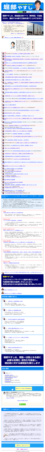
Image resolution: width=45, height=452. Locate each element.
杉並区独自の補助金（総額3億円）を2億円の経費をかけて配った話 (18, 92)
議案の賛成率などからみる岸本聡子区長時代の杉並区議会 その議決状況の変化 (21, 86)
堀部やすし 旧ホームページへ (23, 445)
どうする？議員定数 (9, 74)
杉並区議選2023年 (8, 379)
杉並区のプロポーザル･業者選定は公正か (12, 107)
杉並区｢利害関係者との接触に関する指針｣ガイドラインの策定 (31, 98)
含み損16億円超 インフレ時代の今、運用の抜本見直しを (24, 68)
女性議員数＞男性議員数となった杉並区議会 (21, 133)
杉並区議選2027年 (8, 381)
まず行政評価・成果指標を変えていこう (13, 176)
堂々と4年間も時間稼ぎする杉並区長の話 (13, 171)
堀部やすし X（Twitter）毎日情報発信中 (24, 388)
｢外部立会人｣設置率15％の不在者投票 (14, 65)
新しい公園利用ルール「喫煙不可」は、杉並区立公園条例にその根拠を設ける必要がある (22, 82)
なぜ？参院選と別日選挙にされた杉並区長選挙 (13, 168)
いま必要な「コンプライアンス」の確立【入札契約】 (18, 337)
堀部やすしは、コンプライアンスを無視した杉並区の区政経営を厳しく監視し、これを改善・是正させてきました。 (23, 272)
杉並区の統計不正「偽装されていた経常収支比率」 (14, 212)
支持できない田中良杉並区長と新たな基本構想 (13, 182)
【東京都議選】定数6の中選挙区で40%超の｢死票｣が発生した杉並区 (18, 77)
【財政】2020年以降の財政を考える (15, 347)
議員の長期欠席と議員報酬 (9, 179)
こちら (24, 449)
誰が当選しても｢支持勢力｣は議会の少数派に (22, 53)
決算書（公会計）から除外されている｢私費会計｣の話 (26, 142)
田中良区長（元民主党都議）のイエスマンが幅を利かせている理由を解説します (19, 242)
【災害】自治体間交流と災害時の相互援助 (16, 319)
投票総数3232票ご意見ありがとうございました (14, 187)
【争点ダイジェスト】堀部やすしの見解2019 (13, 293)
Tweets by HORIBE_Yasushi (22, 400)
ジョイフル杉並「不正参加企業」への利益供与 (13, 220)
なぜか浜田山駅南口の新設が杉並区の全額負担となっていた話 (25, 136)
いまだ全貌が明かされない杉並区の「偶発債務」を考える (21, 145)
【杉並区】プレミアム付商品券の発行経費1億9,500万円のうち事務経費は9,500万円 (20, 62)
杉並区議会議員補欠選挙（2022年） (11, 377)
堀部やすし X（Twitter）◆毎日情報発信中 (13, 37)
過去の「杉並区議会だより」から (10, 289)
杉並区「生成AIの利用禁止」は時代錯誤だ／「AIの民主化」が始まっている (19, 115)
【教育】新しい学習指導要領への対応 (15, 301)
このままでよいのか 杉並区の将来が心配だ (21, 159)
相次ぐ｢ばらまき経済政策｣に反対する (12, 148)
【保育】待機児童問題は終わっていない (16, 328)
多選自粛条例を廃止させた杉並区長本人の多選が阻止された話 (17, 156)
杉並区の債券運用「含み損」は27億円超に (12, 56)
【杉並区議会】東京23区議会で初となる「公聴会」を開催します (18, 79)
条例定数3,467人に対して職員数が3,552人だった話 (15, 101)
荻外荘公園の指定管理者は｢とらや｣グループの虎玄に (28, 110)
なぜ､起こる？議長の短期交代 (10, 104)
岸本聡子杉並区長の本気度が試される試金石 (21, 150)
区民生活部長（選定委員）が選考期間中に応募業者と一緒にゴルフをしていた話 (21, 184)
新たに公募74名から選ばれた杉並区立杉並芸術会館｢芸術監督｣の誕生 (18, 128)
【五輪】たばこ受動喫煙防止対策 (14, 310)
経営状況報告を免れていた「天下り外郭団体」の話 (14, 190)
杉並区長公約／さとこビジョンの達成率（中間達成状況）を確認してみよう (20, 95)
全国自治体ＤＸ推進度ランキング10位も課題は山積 (19, 125)
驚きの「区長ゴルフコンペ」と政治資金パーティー (14, 230)
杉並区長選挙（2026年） (9, 375)
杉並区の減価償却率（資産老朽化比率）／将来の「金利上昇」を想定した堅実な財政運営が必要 (22, 252)
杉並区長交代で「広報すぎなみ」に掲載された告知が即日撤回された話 (19, 153)
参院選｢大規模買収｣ (9, 70)
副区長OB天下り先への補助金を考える (12, 88)
